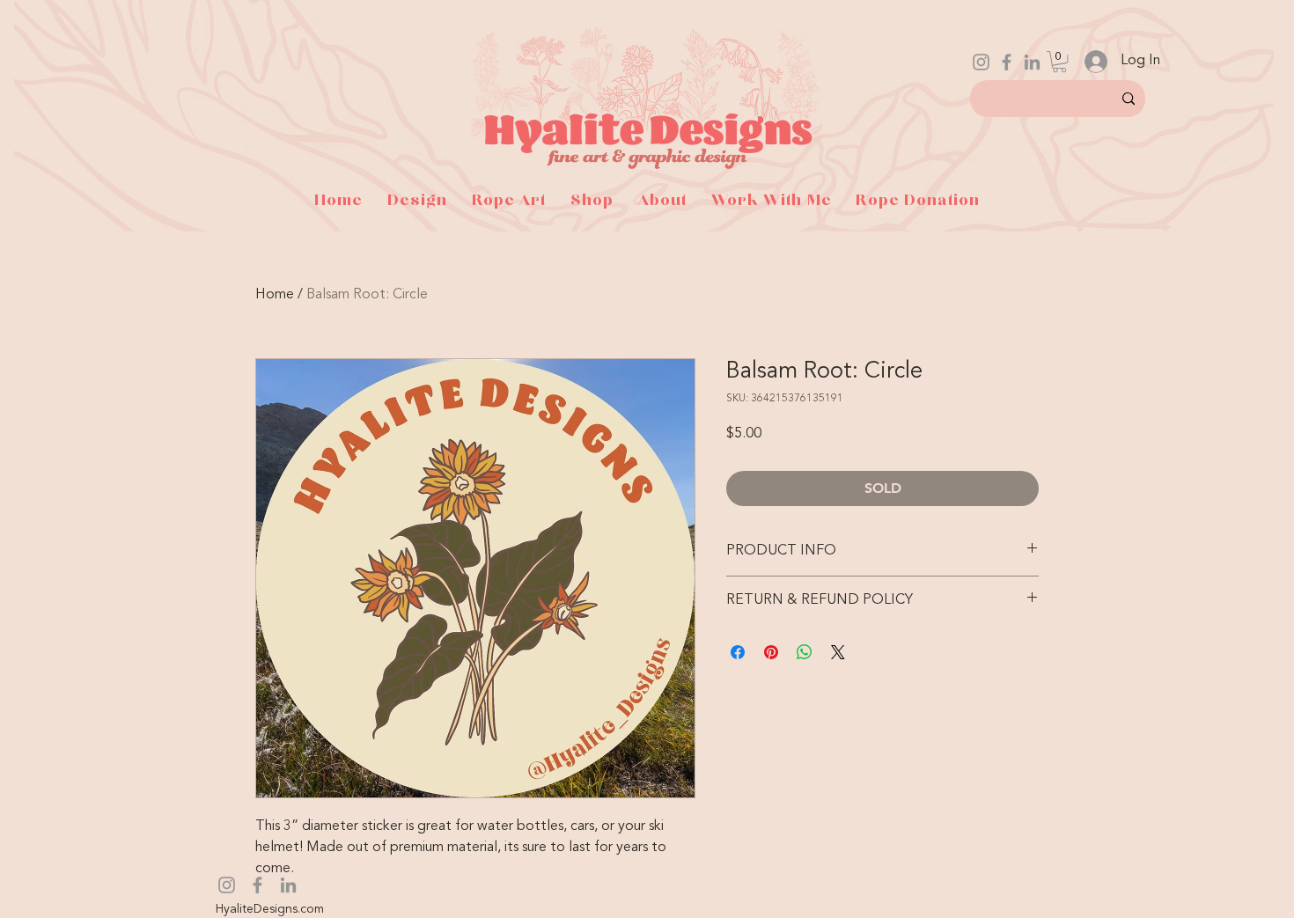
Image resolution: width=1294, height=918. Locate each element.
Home (274, 295)
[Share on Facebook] (737, 652)
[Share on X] (838, 652)
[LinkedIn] (1032, 62)
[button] (1059, 61)
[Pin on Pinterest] (771, 652)
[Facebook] (1007, 62)
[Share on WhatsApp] (804, 652)
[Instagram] (981, 62)
